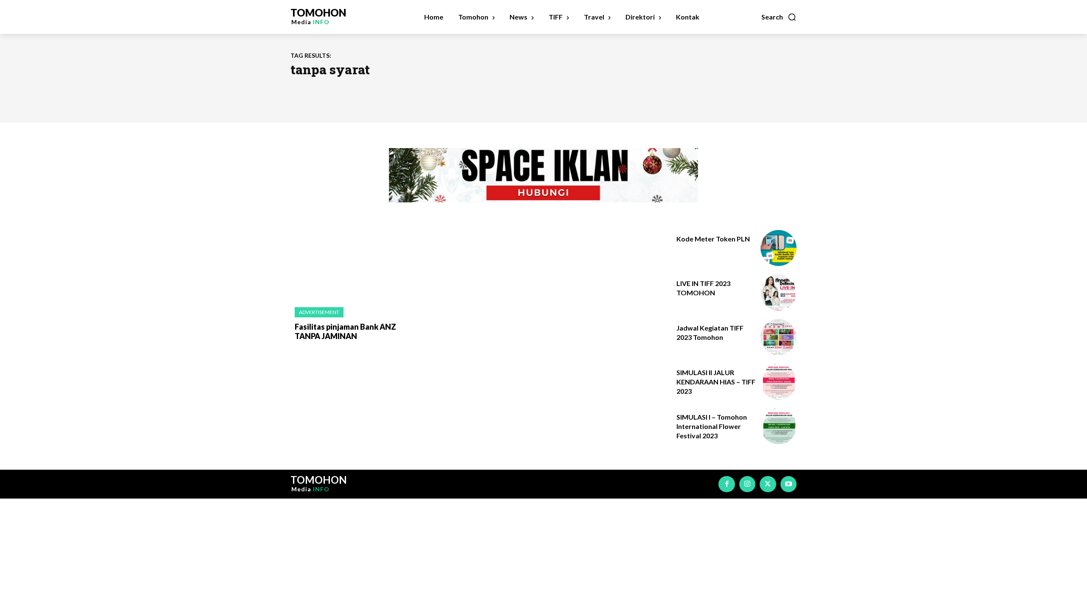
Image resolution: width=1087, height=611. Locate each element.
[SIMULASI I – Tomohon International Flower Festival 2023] (778, 426)
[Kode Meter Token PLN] (778, 248)
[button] (779, 17)
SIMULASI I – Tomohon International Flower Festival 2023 (711, 426)
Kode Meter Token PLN (713, 239)
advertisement (319, 312)
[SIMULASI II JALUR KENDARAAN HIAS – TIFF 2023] (778, 382)
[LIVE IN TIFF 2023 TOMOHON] (778, 293)
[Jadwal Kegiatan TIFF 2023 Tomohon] (778, 337)
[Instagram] (747, 484)
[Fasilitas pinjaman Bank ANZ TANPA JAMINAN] (348, 264)
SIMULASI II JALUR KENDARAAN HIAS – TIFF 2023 (715, 381)
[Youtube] (788, 484)
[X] (768, 484)
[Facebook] (726, 484)
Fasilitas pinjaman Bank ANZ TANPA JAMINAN (345, 331)
